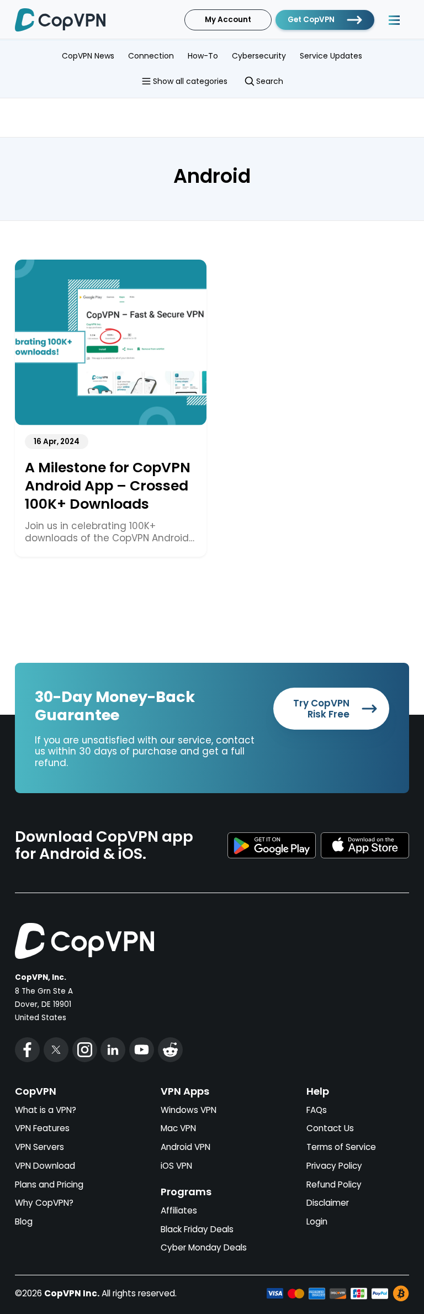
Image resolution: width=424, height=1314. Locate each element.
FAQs (316, 1110)
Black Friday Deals (197, 1229)
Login (316, 1221)
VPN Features (42, 1128)
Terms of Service (341, 1147)
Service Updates (331, 55)
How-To (203, 55)
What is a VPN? (45, 1110)
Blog (24, 1221)
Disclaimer (327, 1203)
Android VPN (185, 1147)
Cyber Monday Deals (204, 1247)
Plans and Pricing (49, 1184)
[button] (394, 20)
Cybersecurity (259, 55)
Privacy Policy (334, 1165)
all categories (190, 81)
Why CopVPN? (44, 1203)
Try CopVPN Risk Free (321, 708)
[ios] (365, 845)
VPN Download (45, 1165)
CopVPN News (88, 55)
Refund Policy (334, 1184)
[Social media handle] (27, 1049)
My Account (228, 19)
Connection (151, 55)
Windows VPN (188, 1110)
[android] (271, 845)
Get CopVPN (311, 19)
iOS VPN (176, 1165)
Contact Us (330, 1128)
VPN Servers (39, 1147)
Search (269, 81)
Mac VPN (178, 1128)
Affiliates (179, 1210)
